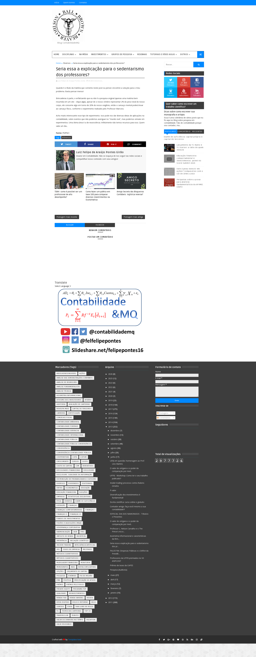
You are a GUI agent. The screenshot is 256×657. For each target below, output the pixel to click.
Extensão (61, 505)
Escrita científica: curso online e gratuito (127, 502)
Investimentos (98, 54)
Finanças (73, 505)
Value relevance (64, 624)
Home (56, 54)
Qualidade (61, 593)
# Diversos (66, 137)
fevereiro (115, 588)
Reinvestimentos (77, 593)
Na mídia (83, 54)
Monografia (62, 567)
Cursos (75, 461)
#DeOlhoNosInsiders (66, 373)
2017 (110, 409)
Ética (59, 501)
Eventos (68, 501)
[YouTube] (183, 3)
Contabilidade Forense (67, 426)
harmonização (63, 532)
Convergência (63, 448)
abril (113, 579)
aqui (83, 101)
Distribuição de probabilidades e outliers (76, 479)
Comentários (184, 132)
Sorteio (60, 607)
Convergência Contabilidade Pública (74, 453)
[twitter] (164, 640)
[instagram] (197, 640)
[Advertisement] (155, 28)
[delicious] (201, 640)
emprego (61, 497)
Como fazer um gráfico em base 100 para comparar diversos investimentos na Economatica (98, 195)
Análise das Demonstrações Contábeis (75, 378)
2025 (110, 378)
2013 (110, 426)
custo (85, 461)
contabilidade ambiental (68, 422)
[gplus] (169, 640)
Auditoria (61, 404)
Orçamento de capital (77, 571)
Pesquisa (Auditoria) (118, 570)
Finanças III (75, 514)
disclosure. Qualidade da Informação (74, 475)
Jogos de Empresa (71, 549)
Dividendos (73, 483)
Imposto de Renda (65, 536)
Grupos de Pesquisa (121, 54)
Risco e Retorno (80, 602)
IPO (58, 549)
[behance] (192, 640)
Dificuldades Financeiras (68, 470)
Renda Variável (76, 598)
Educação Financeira (66, 492)
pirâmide (72, 576)
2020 (110, 396)
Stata (69, 607)
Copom (83, 457)
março (114, 584)
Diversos (67, 63)
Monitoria (85, 563)
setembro (115, 443)
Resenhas (142, 54)
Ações (82, 373)
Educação (85, 488)
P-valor (113, 490)
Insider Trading (64, 545)
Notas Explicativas (87, 567)
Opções (60, 571)
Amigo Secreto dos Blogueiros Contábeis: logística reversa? (130, 193)
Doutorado (87, 483)
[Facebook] (192, 3)
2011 (110, 602)
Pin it (114, 144)
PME (58, 580)
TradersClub (62, 615)
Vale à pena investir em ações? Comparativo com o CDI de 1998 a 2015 (190, 171)
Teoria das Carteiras (71, 611)
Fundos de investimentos (68, 519)
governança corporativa (68, 527)
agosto (114, 448)
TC (58, 611)
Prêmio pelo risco (75, 585)
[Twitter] (201, 3)
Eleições (83, 492)
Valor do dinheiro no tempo (70, 620)
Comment (137, 144)
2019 (110, 400)
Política (67, 580)
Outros (184, 54)
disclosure (89, 470)
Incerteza (81, 536)
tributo (75, 615)
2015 (110, 418)
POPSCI (66, 133)
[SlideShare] (197, 3)
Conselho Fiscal (64, 417)
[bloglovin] (178, 640)
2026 (110, 374)
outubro (114, 439)
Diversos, (99, 81)
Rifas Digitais (63, 602)
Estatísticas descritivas (79, 497)
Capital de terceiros (82, 409)
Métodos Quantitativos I (68, 558)
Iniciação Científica (79, 541)
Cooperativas (63, 457)
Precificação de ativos (85, 580)
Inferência (62, 541)
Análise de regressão (67, 382)
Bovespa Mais (63, 409)
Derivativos (88, 466)
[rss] (187, 640)
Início (56, 2)
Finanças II (62, 514)
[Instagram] (187, 3)
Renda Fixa (61, 598)
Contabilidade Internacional (70, 435)
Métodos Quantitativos (67, 554)
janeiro (114, 592)
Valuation (90, 620)
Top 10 (88, 611)
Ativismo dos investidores (69, 400)
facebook (100, 225)
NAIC (73, 567)
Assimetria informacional (69, 395)
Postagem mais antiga (133, 217)
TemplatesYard (74, 639)
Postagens (163, 413)
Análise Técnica (64, 391)
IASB (75, 532)
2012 (110, 598)
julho (113, 452)
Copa (75, 457)
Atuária (88, 400)
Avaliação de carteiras (79, 404)
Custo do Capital (64, 466)
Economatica (72, 488)
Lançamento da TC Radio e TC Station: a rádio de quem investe (190, 147)
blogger (69, 225)
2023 (110, 383)
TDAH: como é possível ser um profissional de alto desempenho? (68, 194)
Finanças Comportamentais (69, 510)
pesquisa (61, 576)
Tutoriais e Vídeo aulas (162, 54)
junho (113, 457)
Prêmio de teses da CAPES (121, 565)
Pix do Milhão (86, 576)
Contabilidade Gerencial (68, 431)
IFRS (82, 532)
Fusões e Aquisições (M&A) (69, 523)
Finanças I (90, 510)
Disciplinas (68, 54)
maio (113, 575)
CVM (77, 466)
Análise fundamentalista (68, 387)
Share (91, 144)
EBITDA (59, 488)
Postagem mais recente (67, 217)
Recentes (197, 131)
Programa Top (79, 589)
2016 (110, 413)
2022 (110, 387)
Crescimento (63, 461)
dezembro (115, 430)
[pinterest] (173, 640)
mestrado (87, 549)
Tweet (68, 144)
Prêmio (60, 585)
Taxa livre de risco (84, 607)
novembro (115, 435)
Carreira (61, 413)
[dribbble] (183, 640)
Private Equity (63, 589)
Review (90, 598)
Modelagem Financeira (67, 563)
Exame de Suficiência (85, 501)
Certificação (74, 413)
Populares (171, 131)
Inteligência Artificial (85, 545)
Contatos (83, 2)
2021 (110, 391)
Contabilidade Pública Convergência (74, 444)
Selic (93, 602)
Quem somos (69, 2)
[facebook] (159, 640)
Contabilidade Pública (67, 439)
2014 (110, 422)
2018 (110, 405)
